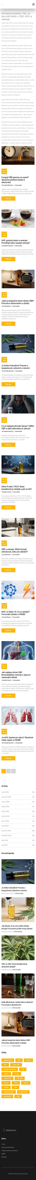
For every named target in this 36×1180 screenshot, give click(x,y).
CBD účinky (7, 1096)
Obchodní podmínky (8, 1147)
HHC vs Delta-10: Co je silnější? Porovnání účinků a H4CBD (16, 613)
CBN (15, 1087)
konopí (28, 1060)
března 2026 (18, 816)
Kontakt (4, 1157)
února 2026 (18, 821)
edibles (6, 1074)
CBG (18, 1096)
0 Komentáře (18, 185)
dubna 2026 (18, 811)
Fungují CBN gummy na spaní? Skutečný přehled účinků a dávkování (15, 180)
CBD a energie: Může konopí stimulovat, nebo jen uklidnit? (15, 550)
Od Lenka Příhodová (7, 185)
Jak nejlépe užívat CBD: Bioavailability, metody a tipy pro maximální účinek (16, 675)
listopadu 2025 (18, 835)
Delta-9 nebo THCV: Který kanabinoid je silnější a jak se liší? (17, 487)
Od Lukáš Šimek (6, 306)
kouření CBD (23, 1092)
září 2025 (18, 845)
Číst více (8, 198)
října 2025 (18, 840)
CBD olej (19, 1078)
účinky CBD (16, 1065)
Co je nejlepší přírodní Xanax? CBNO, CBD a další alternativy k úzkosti (18, 427)
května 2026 (18, 806)
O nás (3, 1144)
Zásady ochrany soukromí (10, 1150)
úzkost (6, 1083)
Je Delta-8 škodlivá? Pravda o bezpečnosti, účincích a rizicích (16, 366)
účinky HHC (7, 1078)
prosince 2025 (18, 830)
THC (22, 1069)
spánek (25, 1083)
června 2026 (18, 802)
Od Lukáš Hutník (6, 1008)
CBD (19, 1060)
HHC (5, 1065)
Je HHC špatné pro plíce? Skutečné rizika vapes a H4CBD (17, 738)
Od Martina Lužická (7, 931)
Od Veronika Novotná (7, 371)
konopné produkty (10, 1069)
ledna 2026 (18, 826)
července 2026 (18, 797)
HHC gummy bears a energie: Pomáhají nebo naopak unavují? (16, 241)
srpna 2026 (18, 792)
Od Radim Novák (6, 492)
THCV (16, 1083)
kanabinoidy (8, 1060)
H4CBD (6, 1087)
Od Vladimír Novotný (7, 246)
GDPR (3, 1154)
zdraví (16, 1074)
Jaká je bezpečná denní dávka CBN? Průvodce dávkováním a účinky (18, 302)
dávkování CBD (9, 1092)
